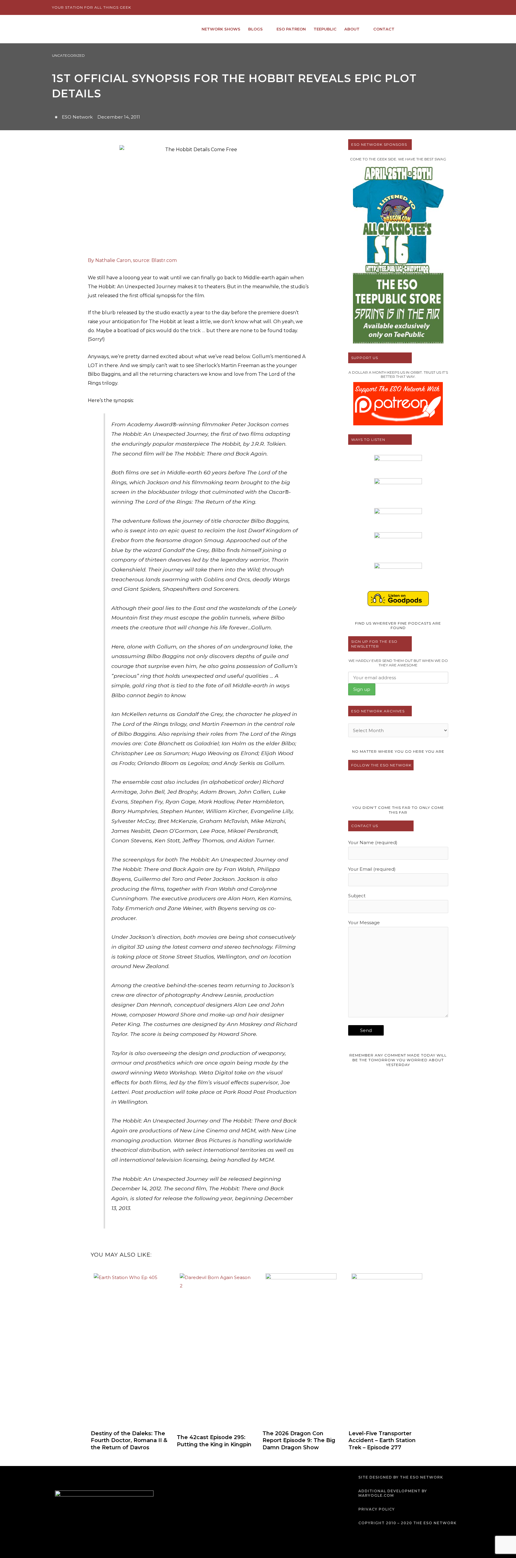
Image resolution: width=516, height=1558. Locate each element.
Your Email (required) (372, 869)
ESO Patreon (291, 29)
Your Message (364, 922)
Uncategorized (68, 55)
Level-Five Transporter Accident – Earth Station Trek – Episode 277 (382, 1440)
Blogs (255, 29)
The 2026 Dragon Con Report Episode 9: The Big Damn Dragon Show (298, 1440)
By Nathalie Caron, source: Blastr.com (132, 260)
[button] (459, 29)
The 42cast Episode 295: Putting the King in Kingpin (214, 1440)
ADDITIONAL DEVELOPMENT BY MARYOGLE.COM (392, 1493)
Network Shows (221, 29)
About (352, 29)
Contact (383, 29)
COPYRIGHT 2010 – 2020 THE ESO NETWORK (407, 1523)
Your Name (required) (372, 842)
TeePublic (325, 29)
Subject (357, 895)
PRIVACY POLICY (376, 1509)
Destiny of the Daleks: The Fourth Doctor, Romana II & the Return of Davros (129, 1440)
